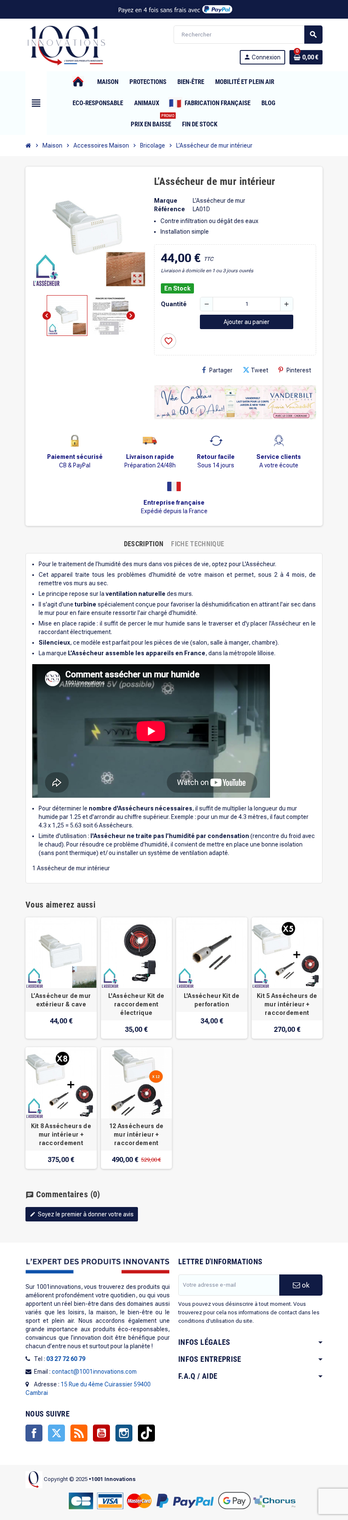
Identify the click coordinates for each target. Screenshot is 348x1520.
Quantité (174, 304)
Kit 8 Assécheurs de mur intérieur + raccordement (61, 1134)
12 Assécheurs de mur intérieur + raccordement (136, 1134)
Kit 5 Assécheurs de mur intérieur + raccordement (287, 1004)
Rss (78, 1433)
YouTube (101, 1433)
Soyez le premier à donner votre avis (82, 1214)
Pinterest (298, 370)
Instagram (123, 1433)
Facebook (33, 1433)
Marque (165, 200)
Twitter (56, 1433)
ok (304, 1285)
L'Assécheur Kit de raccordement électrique (136, 1004)
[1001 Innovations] (65, 44)
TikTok (146, 1433)
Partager (221, 370)
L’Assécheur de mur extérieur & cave (61, 1000)
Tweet (259, 370)
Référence (169, 209)
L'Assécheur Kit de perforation (212, 1000)
